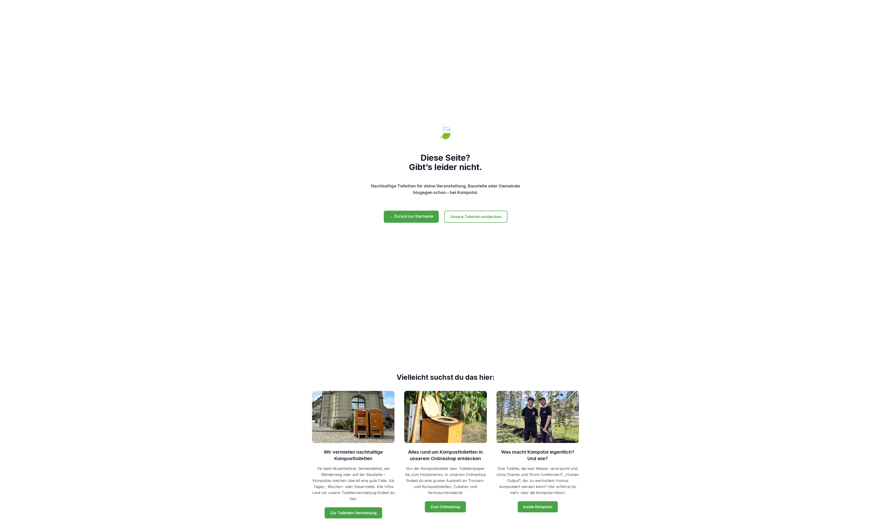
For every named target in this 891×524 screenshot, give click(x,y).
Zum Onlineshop (445, 506)
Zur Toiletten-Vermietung (353, 513)
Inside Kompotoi (537, 506)
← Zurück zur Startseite (411, 216)
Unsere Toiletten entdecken (475, 216)
